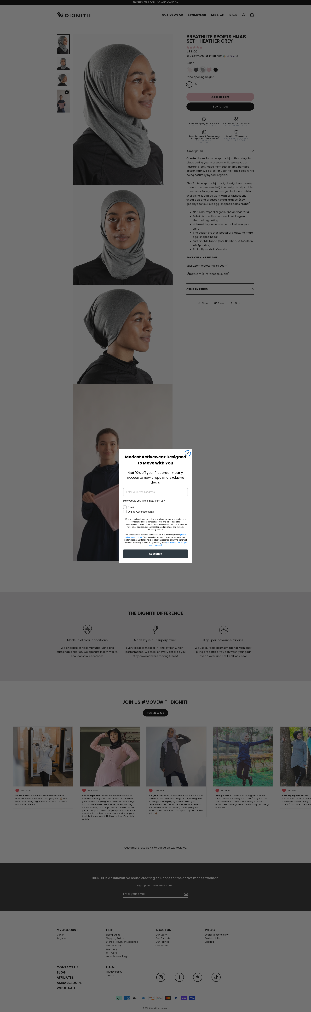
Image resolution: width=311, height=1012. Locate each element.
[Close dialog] (188, 453)
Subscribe (155, 553)
